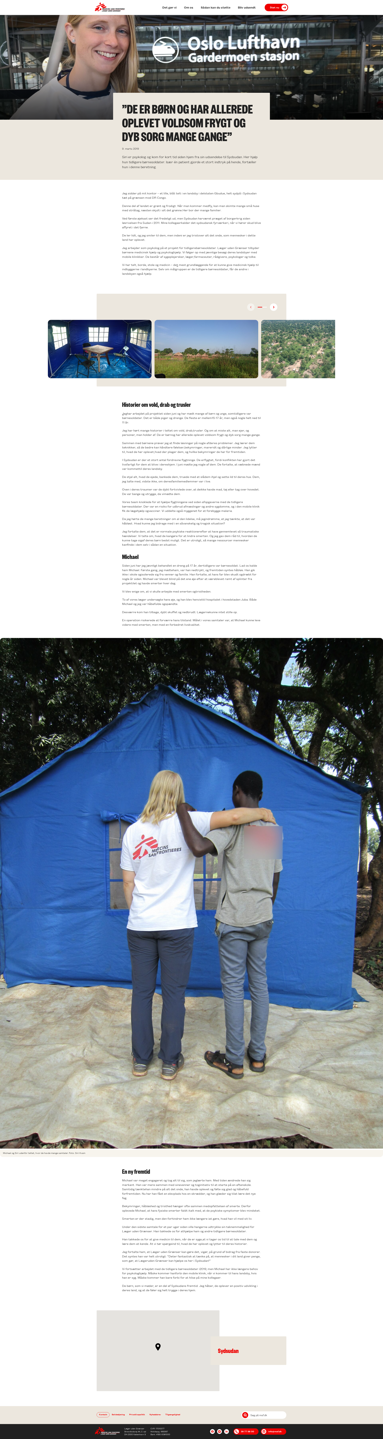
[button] (273, 307)
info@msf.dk (275, 1431)
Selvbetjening (118, 1414)
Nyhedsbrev (155, 1414)
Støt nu (274, 7)
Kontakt (103, 1414)
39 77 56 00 (247, 1431)
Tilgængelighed (172, 1414)
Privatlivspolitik (137, 1414)
